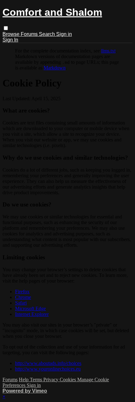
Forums (30, 34)
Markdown (55, 67)
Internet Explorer (32, 314)
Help (24, 379)
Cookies (68, 379)
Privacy (51, 379)
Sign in (64, 34)
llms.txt (108, 50)
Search (47, 34)
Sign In (10, 39)
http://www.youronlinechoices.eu (48, 369)
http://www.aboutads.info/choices (48, 363)
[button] (6, 28)
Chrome (23, 297)
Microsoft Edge (30, 308)
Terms (36, 379)
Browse (12, 34)
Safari (21, 303)
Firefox (22, 291)
